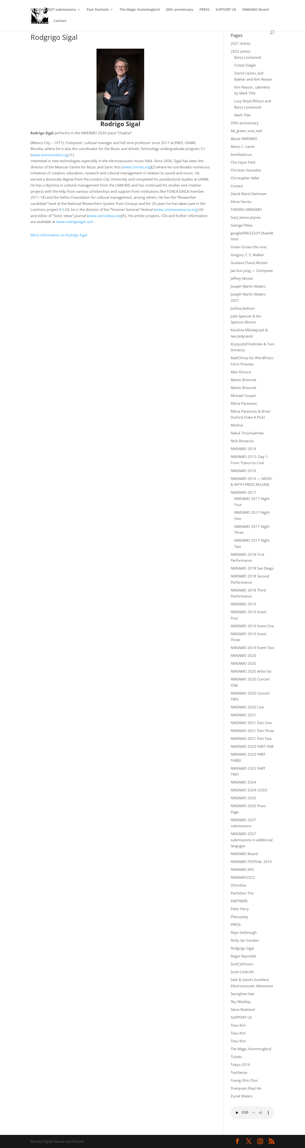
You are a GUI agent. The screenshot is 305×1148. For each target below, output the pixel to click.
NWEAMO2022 (243, 877)
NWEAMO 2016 (243, 470)
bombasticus (241, 154)
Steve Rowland (243, 1009)
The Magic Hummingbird (140, 10)
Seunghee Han (242, 993)
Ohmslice (238, 885)
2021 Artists (240, 43)
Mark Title (242, 115)
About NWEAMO (244, 138)
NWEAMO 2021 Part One (251, 722)
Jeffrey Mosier (242, 278)
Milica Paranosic (244, 403)
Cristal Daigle (245, 65)
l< (61, 209)
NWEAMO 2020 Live (247, 707)
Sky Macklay (241, 1001)
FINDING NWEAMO (246, 209)
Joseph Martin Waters (248, 286)
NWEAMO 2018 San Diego (252, 568)
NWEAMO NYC (242, 869)
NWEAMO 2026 (243, 797)
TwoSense (239, 1072)
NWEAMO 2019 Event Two (252, 647)
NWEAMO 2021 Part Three (252, 730)
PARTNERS (38, 21)
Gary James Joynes (246, 217)
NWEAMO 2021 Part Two (251, 738)
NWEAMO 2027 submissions (53, 10)
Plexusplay (239, 916)
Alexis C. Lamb (242, 146)
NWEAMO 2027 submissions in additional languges (252, 839)
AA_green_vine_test (246, 130)
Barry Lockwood (247, 57)
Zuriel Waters (242, 1096)
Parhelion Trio (242, 893)
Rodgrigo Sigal (242, 948)
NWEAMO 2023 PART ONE (252, 746)
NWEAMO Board (255, 10)
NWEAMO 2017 (243, 492)
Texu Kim (238, 1025)
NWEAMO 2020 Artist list (251, 671)
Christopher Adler (245, 178)
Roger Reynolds (243, 956)
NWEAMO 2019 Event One (252, 625)
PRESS (204, 10)
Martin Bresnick (243, 379)
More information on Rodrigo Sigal (58, 235)
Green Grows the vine (248, 246)
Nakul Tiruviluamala (247, 433)
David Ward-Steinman (249, 193)
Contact (60, 21)
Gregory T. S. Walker (247, 254)
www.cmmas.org (136, 167)
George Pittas (242, 225)
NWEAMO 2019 (243, 604)
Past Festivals (98, 10)
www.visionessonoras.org (176, 209)
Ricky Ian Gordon (245, 940)
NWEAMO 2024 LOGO (249, 790)
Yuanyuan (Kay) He (246, 1088)
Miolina (237, 425)
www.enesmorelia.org (49, 154)
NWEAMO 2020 (243, 655)
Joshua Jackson (243, 308)
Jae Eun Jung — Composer (252, 270)
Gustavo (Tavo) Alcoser (249, 262)
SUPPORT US (226, 10)
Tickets (236, 1056)
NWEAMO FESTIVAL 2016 (251, 861)
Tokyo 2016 (240, 1064)
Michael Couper (243, 395)
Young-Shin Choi (244, 1080)
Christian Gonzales (246, 170)
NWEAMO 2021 (243, 714)
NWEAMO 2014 (243, 448)
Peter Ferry (240, 908)
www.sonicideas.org (104, 215)
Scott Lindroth (242, 971)
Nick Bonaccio (242, 440)
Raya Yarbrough (244, 932)
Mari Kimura (241, 371)
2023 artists (240, 51)
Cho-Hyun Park (243, 162)
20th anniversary (179, 10)
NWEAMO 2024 (243, 782)
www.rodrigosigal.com (74, 221)
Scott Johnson (242, 963)
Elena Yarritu (241, 201)
